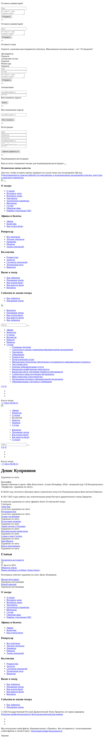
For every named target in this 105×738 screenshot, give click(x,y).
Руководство (12, 257)
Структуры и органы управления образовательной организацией (42, 349)
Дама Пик (5, 506)
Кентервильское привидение (14, 531)
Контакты (11, 287)
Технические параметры (18, 201)
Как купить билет (15, 226)
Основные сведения (21, 347)
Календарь (11, 224)
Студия (10, 206)
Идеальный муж (8, 511)
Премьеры (11, 242)
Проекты (11, 244)
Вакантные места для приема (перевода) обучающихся (37, 372)
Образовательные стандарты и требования (32, 381)
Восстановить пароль (11, 98)
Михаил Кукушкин (10, 579)
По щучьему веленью (11, 521)
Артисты (11, 260)
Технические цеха (15, 265)
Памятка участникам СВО (19, 210)
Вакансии (11, 267)
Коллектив (12, 337)
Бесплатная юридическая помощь (47, 714)
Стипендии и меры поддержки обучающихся (33, 374)
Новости (11, 340)
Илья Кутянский (8, 584)
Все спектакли (13, 237)
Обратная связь (14, 208)
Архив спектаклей (15, 246)
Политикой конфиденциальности (46, 731)
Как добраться (13, 278)
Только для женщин (10, 516)
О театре (11, 191)
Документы (12, 198)
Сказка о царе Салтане (11, 536)
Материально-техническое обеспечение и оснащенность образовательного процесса (51, 362)
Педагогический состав (23, 359)
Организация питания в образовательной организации (37, 379)
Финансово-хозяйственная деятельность (30, 369)
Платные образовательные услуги (28, 367)
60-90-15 (9, 403)
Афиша (10, 221)
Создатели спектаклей (17, 262)
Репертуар (11, 332)
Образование (18, 354)
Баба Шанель (7, 541)
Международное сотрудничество (27, 377)
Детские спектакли (15, 239)
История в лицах (14, 196)
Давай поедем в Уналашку (13, 526)
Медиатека (12, 203)
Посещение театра (15, 280)
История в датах (14, 193)
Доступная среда (20, 364)
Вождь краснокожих (10, 546)
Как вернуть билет (15, 285)
